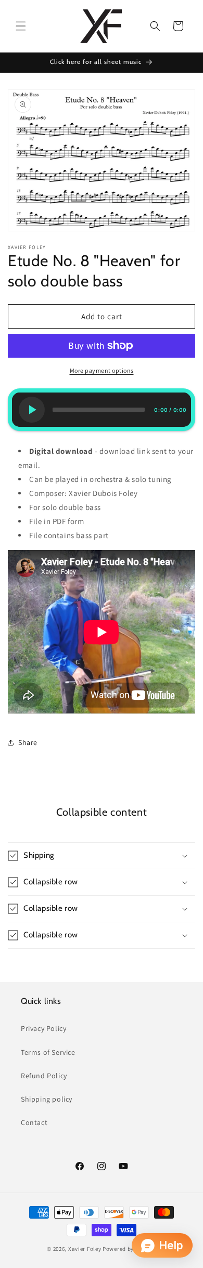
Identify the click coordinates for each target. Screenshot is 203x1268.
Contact (34, 1122)
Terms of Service (48, 1052)
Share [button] (27, 742)
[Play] (32, 410)
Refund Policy (44, 1075)
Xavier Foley (84, 1248)
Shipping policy (46, 1099)
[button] (20, 26)
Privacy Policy (43, 1028)
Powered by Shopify (129, 1248)
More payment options (102, 370)
